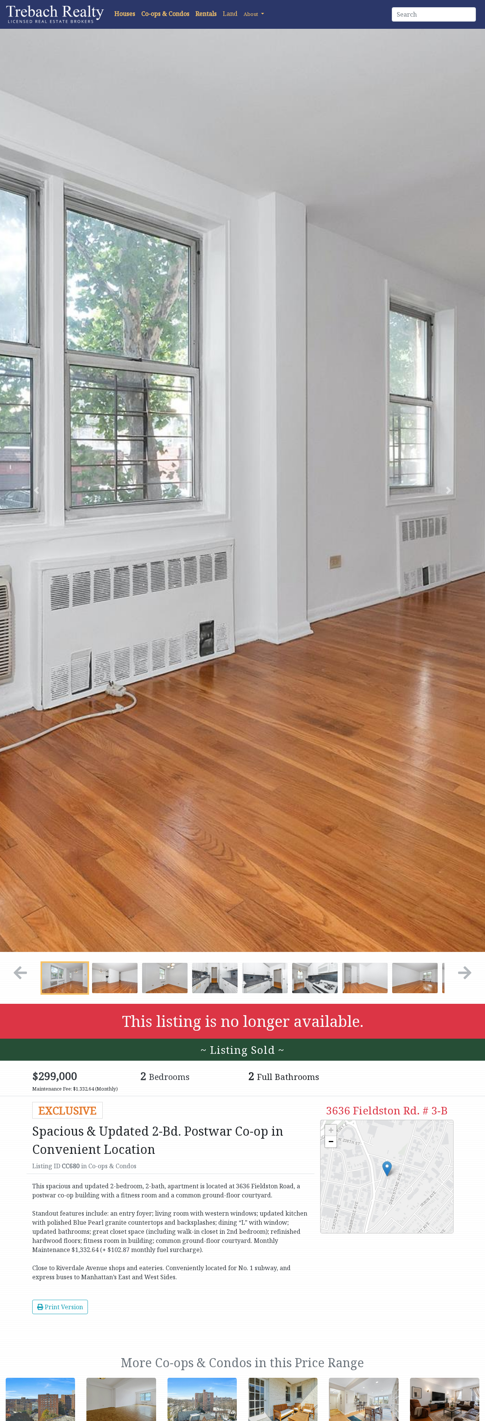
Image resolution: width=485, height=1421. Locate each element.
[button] (254, 13)
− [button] (331, 1141)
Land (230, 13)
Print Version (63, 1307)
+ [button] (331, 1130)
